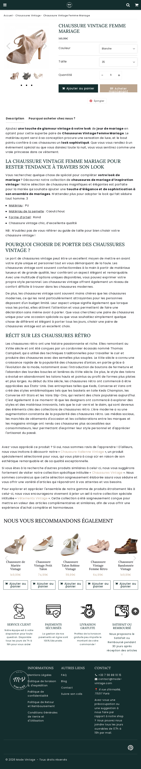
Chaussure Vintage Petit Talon (43, 565)
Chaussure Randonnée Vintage (126, 565)
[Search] (128, 5)
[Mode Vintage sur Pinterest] (130, 749)
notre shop (115, 716)
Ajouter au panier (17, 585)
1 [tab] (21, 85)
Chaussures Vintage (28, 15)
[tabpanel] (15, 76)
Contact (67, 687)
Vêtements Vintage (32, 498)
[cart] (137, 5)
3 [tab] (32, 85)
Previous (8, 45)
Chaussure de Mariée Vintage (15, 565)
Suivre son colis (71, 694)
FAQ (64, 675)
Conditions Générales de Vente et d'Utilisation (42, 717)
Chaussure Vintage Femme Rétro (98, 565)
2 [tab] (26, 85)
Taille (63, 61)
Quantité (65, 75)
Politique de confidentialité (38, 694)
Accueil (8, 15)
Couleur (64, 48)
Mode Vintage (25, 759)
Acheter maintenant (118, 89)
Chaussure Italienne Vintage (82, 452)
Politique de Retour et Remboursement (41, 704)
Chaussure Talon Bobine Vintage (71, 565)
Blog (64, 681)
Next (45, 45)
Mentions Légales (40, 675)
